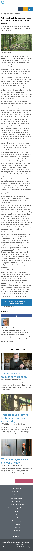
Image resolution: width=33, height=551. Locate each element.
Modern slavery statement (16, 508)
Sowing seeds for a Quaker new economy (14, 375)
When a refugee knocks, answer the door (15, 460)
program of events (7, 250)
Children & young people (16, 504)
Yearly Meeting (16, 524)
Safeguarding (16, 521)
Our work (16, 495)
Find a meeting (16, 488)
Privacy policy (26, 547)
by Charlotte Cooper (7, 327)
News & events (16, 501)
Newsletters (17, 530)
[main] (16, 178)
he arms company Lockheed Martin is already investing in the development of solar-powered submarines (15, 185)
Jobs (16, 511)
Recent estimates (7, 83)
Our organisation (16, 498)
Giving (17, 517)
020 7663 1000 (19, 544)
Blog (16, 514)
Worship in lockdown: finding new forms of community (14, 418)
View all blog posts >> (24, 481)
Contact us (16, 527)
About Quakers (16, 491)
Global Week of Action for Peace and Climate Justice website (16, 302)
